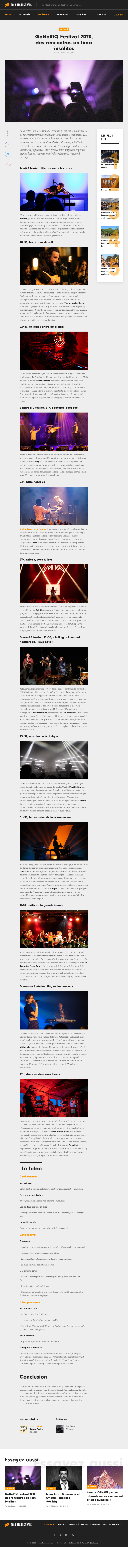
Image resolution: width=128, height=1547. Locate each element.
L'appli (118, 15)
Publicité (74, 1525)
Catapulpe (95, 1543)
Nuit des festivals (112, 1525)
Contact (61, 1525)
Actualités (24, 15)
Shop (8, 15)
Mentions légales (46, 1543)
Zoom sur (100, 15)
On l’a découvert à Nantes (33, 529)
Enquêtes (81, 15)
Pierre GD (75, 1543)
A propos (49, 1525)
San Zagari (60, 53)
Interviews (62, 15)
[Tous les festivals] (18, 7)
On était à (43, 15)
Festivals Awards (90, 1525)
